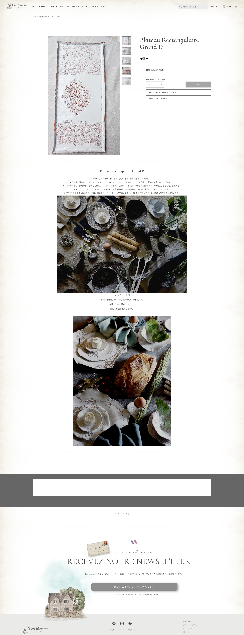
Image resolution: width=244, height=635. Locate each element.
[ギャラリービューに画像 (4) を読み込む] (126, 71)
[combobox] (193, 6)
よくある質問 (188, 629)
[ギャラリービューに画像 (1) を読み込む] (126, 40)
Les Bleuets (118, 630)
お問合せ (186, 632)
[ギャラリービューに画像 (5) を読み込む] (126, 81)
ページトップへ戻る (122, 514)
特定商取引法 (188, 622)
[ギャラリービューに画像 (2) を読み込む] (126, 51)
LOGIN (214, 6)
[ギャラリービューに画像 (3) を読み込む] (126, 61)
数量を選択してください (155, 79)
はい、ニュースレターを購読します (134, 586)
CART (228, 6)
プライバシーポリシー (191, 625)
